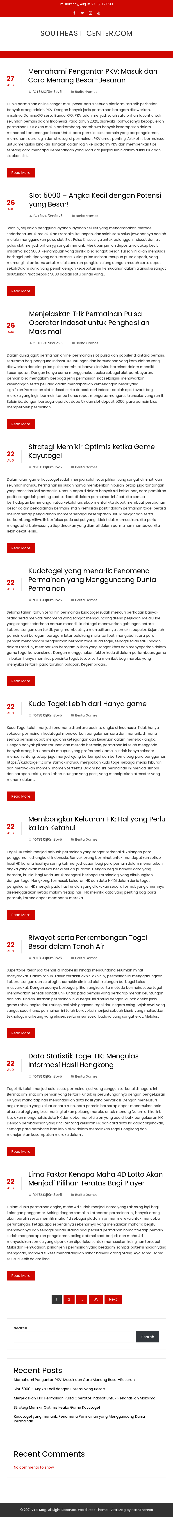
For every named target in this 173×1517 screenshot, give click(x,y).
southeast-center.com (86, 33)
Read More (20, 172)
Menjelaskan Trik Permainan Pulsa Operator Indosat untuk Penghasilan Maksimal (89, 322)
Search (20, 1328)
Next (113, 1299)
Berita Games (86, 91)
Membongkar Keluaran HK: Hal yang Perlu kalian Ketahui (97, 823)
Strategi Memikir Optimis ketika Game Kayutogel (91, 451)
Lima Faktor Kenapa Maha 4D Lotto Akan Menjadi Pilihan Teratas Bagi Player (95, 1178)
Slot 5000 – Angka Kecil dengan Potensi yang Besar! (95, 200)
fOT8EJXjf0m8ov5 (47, 91)
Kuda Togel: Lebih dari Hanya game (87, 704)
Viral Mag (118, 1510)
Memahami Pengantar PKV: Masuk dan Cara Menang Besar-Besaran (92, 75)
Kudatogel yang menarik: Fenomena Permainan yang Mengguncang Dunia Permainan (92, 579)
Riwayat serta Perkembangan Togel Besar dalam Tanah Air (87, 942)
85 (96, 1299)
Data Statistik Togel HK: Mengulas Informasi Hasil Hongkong (83, 1060)
